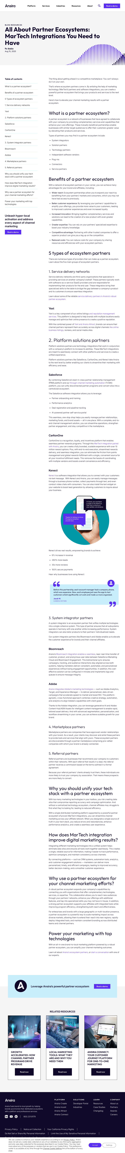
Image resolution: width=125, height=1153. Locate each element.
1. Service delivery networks (17, 105)
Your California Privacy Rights (60, 1129)
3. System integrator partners (18, 142)
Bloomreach (10, 149)
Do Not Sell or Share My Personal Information (25, 1133)
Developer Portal (80, 1103)
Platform (31, 6)
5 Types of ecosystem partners (18, 99)
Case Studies (99, 1107)
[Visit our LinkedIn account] (6, 1116)
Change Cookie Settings (52, 1148)
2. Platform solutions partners (18, 117)
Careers (113, 1114)
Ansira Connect (61, 1114)
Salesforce (9, 124)
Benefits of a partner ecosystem (19, 92)
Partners (114, 1107)
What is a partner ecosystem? (18, 86)
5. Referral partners (13, 167)
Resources (76, 6)
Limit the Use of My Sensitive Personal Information (73, 1133)
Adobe (8, 155)
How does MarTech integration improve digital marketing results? (20, 184)
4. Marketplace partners (15, 161)
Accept (95, 1145)
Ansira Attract (60, 1111)
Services (46, 6)
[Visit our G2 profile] (16, 1116)
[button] (112, 6)
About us (114, 1103)
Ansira (10, 48)
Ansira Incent (60, 1107)
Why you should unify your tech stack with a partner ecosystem (19, 175)
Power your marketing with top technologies (18, 202)
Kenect (8, 136)
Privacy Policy (11, 1129)
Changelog (98, 1111)
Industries (60, 6)
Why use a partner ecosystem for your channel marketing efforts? (19, 193)
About (90, 6)
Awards (113, 1111)
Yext (7, 111)
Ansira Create (60, 1103)
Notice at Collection (33, 1129)
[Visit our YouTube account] (11, 1116)
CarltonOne (10, 130)
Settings (109, 1145)
